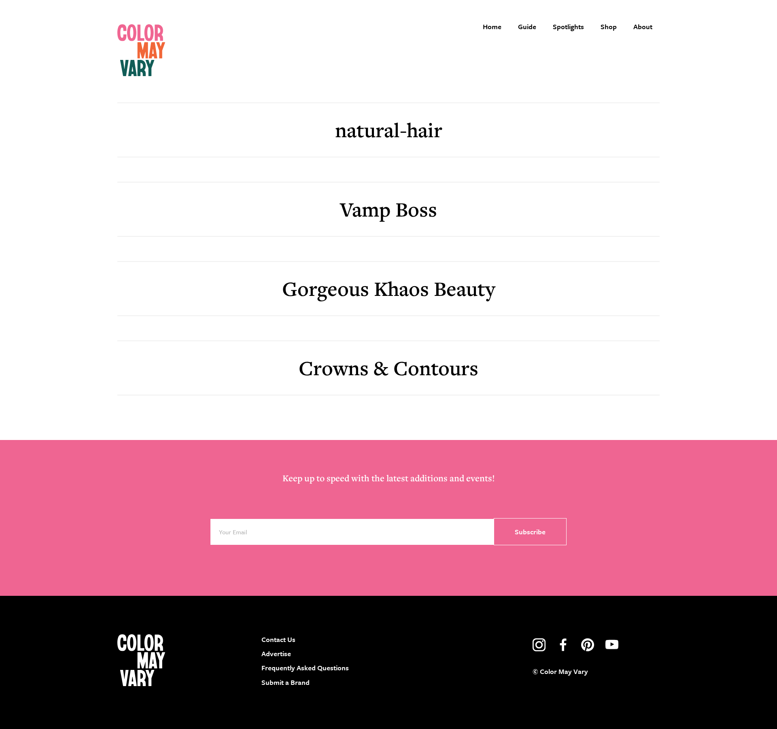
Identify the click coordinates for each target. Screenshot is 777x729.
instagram (539, 644)
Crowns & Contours (388, 368)
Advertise (276, 653)
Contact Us (278, 639)
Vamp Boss (388, 209)
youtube (611, 644)
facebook (563, 644)
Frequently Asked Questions (305, 668)
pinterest (587, 644)
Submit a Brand (285, 682)
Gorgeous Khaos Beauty (388, 288)
